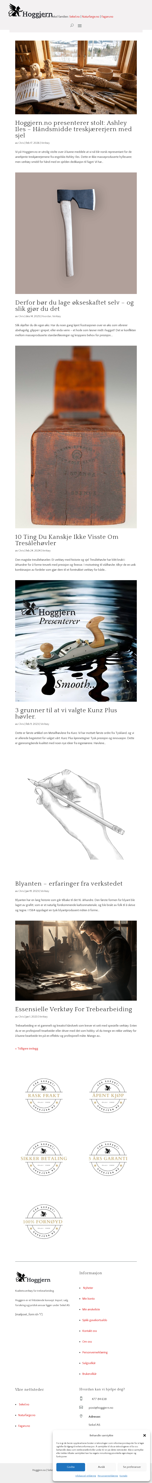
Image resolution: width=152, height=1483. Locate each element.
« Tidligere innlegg (26, 1048)
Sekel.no (74, 16)
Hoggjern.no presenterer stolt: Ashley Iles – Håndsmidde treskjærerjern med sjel (73, 129)
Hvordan (46, 316)
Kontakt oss (89, 1331)
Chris (21, 143)
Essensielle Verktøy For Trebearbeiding (73, 1009)
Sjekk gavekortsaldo (94, 1320)
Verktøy (45, 143)
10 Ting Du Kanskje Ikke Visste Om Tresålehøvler (67, 540)
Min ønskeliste (91, 1309)
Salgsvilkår (89, 1363)
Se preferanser (132, 1467)
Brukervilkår (89, 1374)
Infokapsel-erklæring (85, 1476)
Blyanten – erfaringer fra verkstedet (69, 883)
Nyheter (88, 1288)
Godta (71, 1467)
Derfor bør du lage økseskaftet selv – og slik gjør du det (74, 305)
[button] (144, 1435)
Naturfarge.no (90, 16)
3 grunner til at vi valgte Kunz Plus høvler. (66, 713)
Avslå (101, 1467)
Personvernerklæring (108, 1476)
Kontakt (123, 1476)
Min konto (88, 1298)
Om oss (87, 1341)
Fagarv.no (107, 16)
